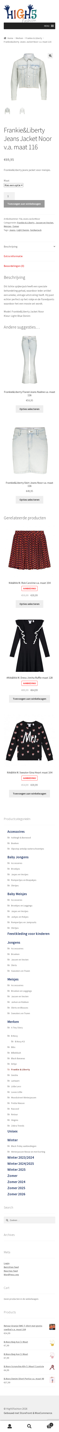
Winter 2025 (16, 1169)
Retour (14, 1114)
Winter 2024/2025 (20, 1163)
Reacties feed (11, 1270)
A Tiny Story (17, 1027)
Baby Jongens (18, 857)
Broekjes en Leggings (21, 905)
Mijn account (10, 1426)
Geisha (14, 1075)
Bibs (13, 1047)
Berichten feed (11, 1267)
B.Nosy (14, 1035)
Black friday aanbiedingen (23, 1146)
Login (7, 1263)
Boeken (15, 843)
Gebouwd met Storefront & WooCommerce (28, 1413)
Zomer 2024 (16, 1182)
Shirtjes (15, 885)
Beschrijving (11, 246)
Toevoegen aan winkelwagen (24, 203)
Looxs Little (16, 1092)
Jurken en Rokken (20, 1002)
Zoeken (29, 1426)
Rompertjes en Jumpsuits (23, 922)
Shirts (14, 965)
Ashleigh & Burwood (21, 837)
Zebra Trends (17, 1125)
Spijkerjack (35, 230)
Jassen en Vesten (44, 222)
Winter (12, 1140)
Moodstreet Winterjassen (23, 1097)
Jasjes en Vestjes (19, 874)
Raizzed (15, 1108)
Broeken (15, 954)
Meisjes (7, 226)
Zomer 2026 (16, 1194)
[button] (46, 26)
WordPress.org (11, 1274)
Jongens (13, 942)
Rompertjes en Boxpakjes (23, 880)
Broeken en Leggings (21, 990)
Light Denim (23, 230)
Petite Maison (18, 1103)
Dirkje (14, 1063)
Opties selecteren (29, 409)
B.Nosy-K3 (20, 1041)
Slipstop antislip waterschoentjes (27, 848)
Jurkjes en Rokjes (20, 916)
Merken (19, 38)
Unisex (12, 1131)
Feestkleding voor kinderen (28, 933)
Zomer (15, 226)
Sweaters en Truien (20, 970)
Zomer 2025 (16, 1188)
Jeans (12, 230)
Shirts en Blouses (19, 1007)
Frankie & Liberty (34, 38)
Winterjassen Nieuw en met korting (28, 1151)
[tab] (29, 247)
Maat (7, 180)
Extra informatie (13, 256)
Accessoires (16, 831)
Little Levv (16, 1086)
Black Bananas (18, 1058)
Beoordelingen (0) (14, 266)
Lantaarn (15, 1080)
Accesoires (16, 863)
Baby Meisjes (17, 894)
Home (10, 38)
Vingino (14, 1120)
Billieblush (16, 1052)
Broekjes (15, 868)
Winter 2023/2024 (20, 1157)
